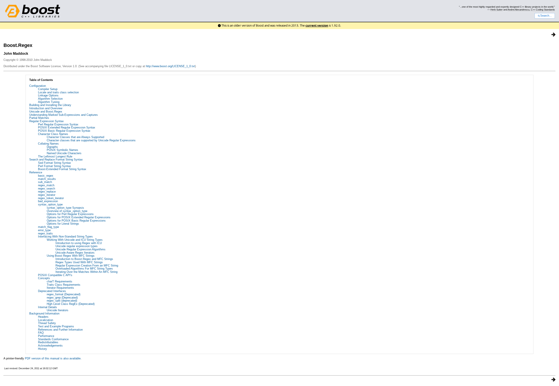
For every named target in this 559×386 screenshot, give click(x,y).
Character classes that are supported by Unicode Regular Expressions (91, 140)
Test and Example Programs (56, 326)
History (42, 348)
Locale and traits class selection (58, 92)
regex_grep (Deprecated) (62, 297)
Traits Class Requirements (63, 284)
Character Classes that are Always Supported (75, 137)
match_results (47, 179)
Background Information (44, 313)
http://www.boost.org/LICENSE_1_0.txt (170, 66)
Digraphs (52, 147)
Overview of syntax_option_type (67, 211)
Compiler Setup (47, 89)
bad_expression (48, 201)
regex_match (46, 185)
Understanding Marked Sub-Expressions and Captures (63, 114)
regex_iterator (46, 194)
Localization (45, 320)
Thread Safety (47, 323)
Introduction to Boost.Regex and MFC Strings (84, 259)
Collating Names (48, 143)
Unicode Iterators (57, 310)
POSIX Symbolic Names (62, 150)
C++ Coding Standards (543, 9)
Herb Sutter (496, 9)
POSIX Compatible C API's (55, 275)
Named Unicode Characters (64, 153)
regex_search (46, 188)
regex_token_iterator (51, 198)
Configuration (37, 85)
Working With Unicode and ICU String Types (75, 239)
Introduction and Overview (45, 108)
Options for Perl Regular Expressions (70, 214)
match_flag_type (48, 227)
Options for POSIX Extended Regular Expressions (78, 217)
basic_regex (45, 175)
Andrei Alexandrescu (519, 9)
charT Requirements (59, 281)
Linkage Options (48, 95)
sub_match (45, 182)
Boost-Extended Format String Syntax (62, 169)
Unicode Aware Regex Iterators (75, 252)
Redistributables (48, 342)
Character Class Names (53, 134)
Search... (546, 15)
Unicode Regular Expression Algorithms (80, 249)
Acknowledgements (50, 345)
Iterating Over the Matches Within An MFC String (86, 271)
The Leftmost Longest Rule (55, 156)
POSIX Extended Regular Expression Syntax (66, 127)
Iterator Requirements (60, 287)
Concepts (44, 278)
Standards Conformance (53, 339)
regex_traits (45, 233)
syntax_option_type (50, 204)
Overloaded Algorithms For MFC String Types (84, 268)
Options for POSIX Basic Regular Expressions (76, 220)
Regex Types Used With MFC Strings (79, 262)
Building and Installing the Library (50, 105)
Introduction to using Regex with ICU (78, 243)
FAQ (41, 332)
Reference (35, 172)
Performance (46, 336)
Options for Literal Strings (63, 223)
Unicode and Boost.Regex (45, 111)
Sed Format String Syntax (54, 162)
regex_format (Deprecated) (63, 294)
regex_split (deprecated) (62, 300)
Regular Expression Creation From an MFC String (86, 265)
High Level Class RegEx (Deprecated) (71, 304)
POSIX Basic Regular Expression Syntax (64, 130)
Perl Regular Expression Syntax (58, 124)
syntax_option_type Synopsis (65, 207)
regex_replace (47, 191)
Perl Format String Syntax (54, 166)
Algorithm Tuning (48, 102)
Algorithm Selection (50, 98)
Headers (43, 316)
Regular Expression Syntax (46, 121)
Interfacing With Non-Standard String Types (65, 236)
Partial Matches (39, 118)
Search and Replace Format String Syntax (56, 159)
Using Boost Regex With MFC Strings (71, 255)
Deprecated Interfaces (52, 291)
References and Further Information (60, 329)
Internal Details (47, 307)
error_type (44, 230)
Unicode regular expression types (76, 246)
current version (316, 25)
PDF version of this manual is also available (53, 358)
